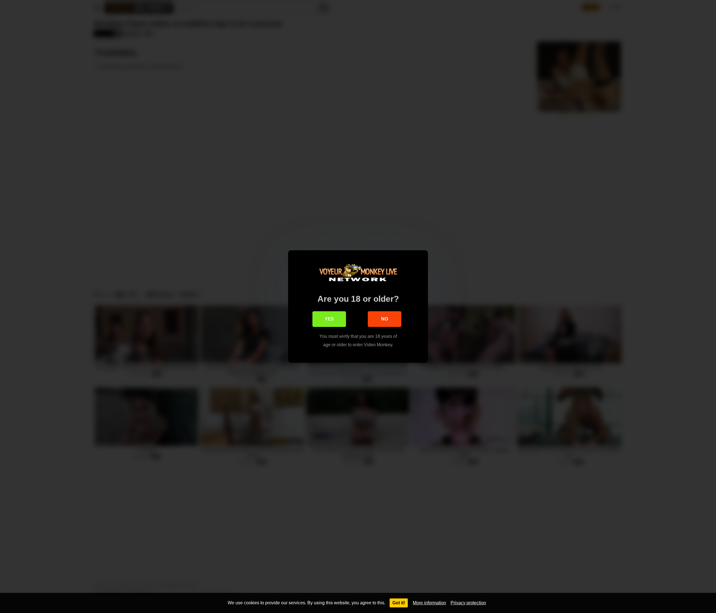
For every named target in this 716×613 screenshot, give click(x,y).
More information (429, 602)
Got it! (398, 602)
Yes (329, 319)
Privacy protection (468, 602)
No (384, 319)
